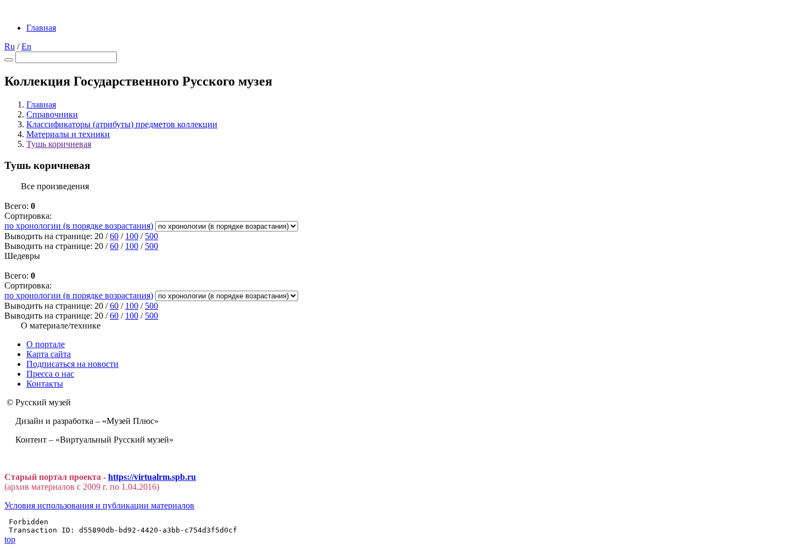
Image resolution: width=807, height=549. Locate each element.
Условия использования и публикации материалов (99, 505)
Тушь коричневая (58, 144)
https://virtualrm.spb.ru (152, 477)
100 (131, 236)
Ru (9, 46)
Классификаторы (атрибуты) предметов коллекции (121, 124)
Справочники (52, 114)
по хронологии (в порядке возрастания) (78, 225)
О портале (45, 344)
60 (114, 236)
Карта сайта (48, 354)
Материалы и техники (68, 134)
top (9, 539)
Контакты (44, 383)
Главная (41, 27)
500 (151, 236)
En (26, 46)
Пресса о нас (50, 373)
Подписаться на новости (72, 364)
